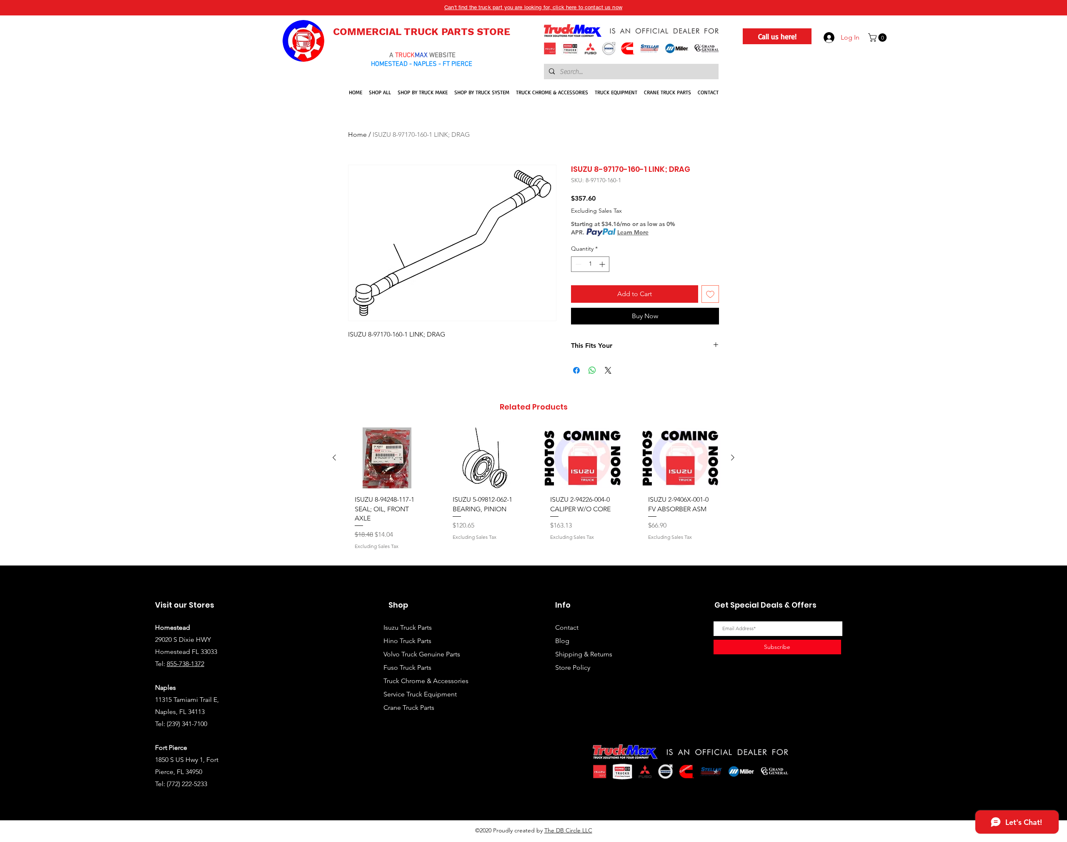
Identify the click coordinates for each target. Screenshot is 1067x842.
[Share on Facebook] (576, 370)
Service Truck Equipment (420, 694)
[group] (533, 493)
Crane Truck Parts (408, 707)
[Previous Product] (334, 457)
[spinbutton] (590, 264)
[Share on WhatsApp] (592, 370)
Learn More (633, 232)
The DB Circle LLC (568, 830)
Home (357, 134)
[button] (878, 37)
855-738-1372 (185, 664)
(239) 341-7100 (187, 724)
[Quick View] (387, 457)
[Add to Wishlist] (710, 294)
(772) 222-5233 (187, 784)
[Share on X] (608, 370)
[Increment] (603, 264)
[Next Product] (733, 457)
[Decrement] (577, 264)
